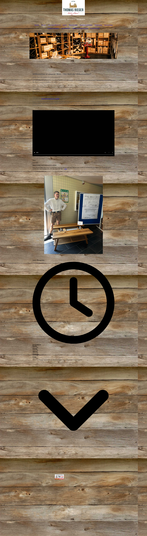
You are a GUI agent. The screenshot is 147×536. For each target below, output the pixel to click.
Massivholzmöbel (73, 25)
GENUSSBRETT (65, 28)
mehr (65, 169)
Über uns (43, 25)
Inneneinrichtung (108, 25)
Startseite (37, 25)
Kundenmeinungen (95, 28)
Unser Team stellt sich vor (54, 25)
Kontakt (65, 25)
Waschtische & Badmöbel (86, 25)
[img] (73, 7)
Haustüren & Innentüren (53, 28)
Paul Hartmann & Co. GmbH (50, 99)
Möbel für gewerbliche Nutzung (80, 28)
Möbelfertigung (98, 25)
